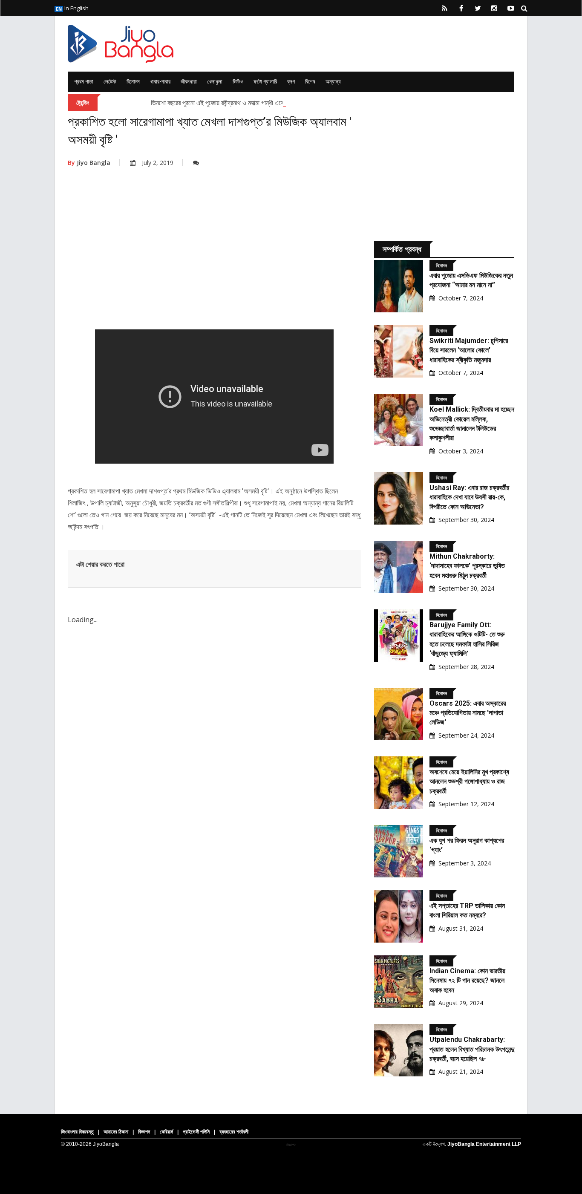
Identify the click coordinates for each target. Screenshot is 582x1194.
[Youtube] (510, 8)
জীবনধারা (189, 81)
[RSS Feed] (444, 8)
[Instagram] (494, 8)
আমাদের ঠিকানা (116, 1132)
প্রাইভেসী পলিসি (196, 1132)
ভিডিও (238, 81)
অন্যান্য (333, 81)
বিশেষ (310, 81)
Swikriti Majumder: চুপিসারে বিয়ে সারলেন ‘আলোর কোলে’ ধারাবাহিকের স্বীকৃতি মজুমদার (468, 350)
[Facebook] (461, 8)
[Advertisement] (214, 261)
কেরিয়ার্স (166, 1132)
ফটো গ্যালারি (265, 81)
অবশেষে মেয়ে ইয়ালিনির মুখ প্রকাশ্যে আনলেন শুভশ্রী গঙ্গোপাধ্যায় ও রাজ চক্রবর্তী (469, 781)
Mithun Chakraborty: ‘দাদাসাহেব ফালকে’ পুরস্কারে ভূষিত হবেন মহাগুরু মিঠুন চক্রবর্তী (467, 566)
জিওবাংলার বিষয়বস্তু (77, 1132)
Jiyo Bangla (89, 163)
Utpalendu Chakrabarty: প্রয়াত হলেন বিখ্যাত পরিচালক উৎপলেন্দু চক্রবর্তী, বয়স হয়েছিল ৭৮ (471, 1049)
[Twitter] (477, 8)
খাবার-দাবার (160, 81)
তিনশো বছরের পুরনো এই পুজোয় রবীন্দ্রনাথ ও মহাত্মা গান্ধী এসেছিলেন (224, 102)
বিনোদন (133, 81)
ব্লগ (291, 81)
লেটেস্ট (110, 81)
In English (76, 8)
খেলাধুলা (214, 81)
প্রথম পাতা (83, 81)
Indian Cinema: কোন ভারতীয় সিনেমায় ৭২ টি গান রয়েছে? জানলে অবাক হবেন (467, 980)
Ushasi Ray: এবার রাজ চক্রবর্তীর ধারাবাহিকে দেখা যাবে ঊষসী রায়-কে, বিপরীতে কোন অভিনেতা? (469, 497)
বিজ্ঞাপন (144, 1132)
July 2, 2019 (157, 163)
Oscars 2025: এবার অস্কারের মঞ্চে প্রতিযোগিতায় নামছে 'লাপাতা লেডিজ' (467, 713)
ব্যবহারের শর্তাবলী (233, 1132)
